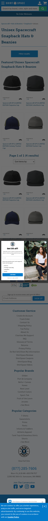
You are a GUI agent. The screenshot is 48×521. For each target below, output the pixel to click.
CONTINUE (12, 274)
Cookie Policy (13, 517)
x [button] (44, 506)
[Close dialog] (45, 242)
